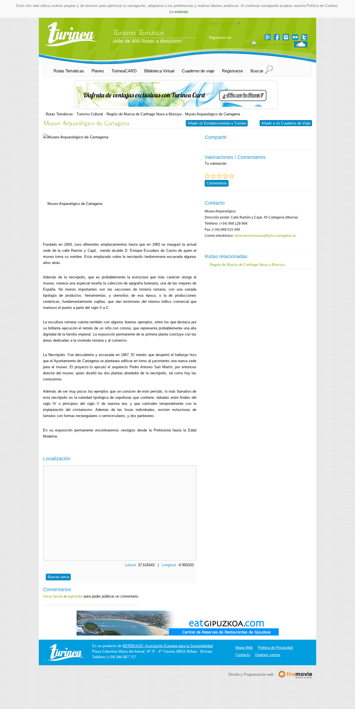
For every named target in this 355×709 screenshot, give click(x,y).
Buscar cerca (58, 577)
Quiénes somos (267, 655)
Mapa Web (244, 648)
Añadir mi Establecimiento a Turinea (217, 123)
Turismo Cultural (90, 114)
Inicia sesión (53, 596)
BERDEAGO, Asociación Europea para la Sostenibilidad (168, 646)
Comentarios (217, 183)
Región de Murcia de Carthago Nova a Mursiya (143, 114)
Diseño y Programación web (251, 674)
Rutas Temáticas (59, 114)
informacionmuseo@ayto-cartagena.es (265, 235)
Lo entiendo (178, 12)
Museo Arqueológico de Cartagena (212, 114)
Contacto (242, 655)
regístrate (75, 596)
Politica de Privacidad (275, 648)
